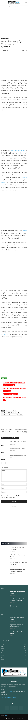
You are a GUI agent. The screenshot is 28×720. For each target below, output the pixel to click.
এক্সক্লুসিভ (3, 459)
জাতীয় (5, 6)
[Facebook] (7, 708)
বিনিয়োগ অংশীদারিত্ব (19, 414)
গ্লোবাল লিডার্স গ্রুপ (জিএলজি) (18, 150)
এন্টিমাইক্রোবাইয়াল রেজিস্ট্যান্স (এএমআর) (11, 410)
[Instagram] (16, 708)
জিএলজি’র (24, 177)
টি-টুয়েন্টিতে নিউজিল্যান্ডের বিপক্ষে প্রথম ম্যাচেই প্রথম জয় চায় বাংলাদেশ (21, 431)
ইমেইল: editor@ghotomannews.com (9, 697)
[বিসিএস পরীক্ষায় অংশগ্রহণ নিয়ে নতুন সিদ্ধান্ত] (5, 450)
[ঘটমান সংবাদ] (2, 50)
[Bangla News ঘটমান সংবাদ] (14, 2)
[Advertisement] (14, 23)
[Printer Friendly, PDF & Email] (3, 407)
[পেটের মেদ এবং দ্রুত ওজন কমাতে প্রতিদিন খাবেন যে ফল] (5, 443)
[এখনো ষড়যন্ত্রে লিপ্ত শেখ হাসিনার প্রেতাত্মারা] (5, 619)
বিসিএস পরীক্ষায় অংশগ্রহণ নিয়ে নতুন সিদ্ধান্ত (17, 448)
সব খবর (5, 38)
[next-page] (5, 463)
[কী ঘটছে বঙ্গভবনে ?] (5, 608)
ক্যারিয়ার (3, 452)
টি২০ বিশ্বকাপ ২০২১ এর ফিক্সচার (10, 394)
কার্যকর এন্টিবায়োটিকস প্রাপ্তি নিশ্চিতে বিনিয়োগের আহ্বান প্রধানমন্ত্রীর (10, 412)
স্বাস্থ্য (8, 38)
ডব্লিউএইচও (4, 334)
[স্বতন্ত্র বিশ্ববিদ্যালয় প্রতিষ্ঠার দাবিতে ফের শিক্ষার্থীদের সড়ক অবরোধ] (5, 571)
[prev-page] (2, 463)
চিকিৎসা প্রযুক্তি (14, 414)
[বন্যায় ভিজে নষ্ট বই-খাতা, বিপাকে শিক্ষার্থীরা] (5, 633)
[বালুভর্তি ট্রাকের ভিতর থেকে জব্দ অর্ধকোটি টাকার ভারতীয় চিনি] (5, 626)
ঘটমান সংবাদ (4, 50)
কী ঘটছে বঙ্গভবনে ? (14, 606)
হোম (2, 6)
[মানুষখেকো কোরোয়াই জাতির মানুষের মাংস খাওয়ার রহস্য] (5, 457)
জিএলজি (25, 230)
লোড (13, 576)
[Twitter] (12, 708)
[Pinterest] (21, 708)
